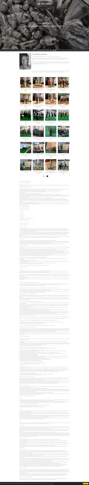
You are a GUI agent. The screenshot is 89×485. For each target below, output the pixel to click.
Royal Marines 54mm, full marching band (63, 138)
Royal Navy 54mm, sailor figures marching (38, 90)
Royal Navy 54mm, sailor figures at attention (38, 106)
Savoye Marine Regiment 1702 (38, 155)
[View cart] (56, 50)
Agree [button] (85, 483)
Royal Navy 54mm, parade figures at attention (51, 122)
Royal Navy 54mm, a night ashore (26, 90)
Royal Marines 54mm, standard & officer (51, 90)
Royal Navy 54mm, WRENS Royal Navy (38, 122)
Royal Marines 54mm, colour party (63, 90)
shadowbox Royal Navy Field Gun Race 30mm (25, 155)
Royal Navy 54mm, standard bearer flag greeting (50, 106)
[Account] (53, 50)
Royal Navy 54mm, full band (63, 121)
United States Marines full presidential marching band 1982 (50, 155)
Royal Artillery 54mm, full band (26, 122)
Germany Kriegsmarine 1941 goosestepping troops (63, 172)
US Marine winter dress (63, 154)
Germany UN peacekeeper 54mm (50, 138)
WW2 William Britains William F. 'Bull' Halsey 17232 (50, 172)
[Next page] (47, 176)
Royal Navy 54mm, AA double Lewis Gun (63, 106)
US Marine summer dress (26, 171)
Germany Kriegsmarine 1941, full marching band (38, 138)
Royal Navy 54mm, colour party (26, 106)
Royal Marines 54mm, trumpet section (25, 138)
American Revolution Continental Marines (38, 172)
